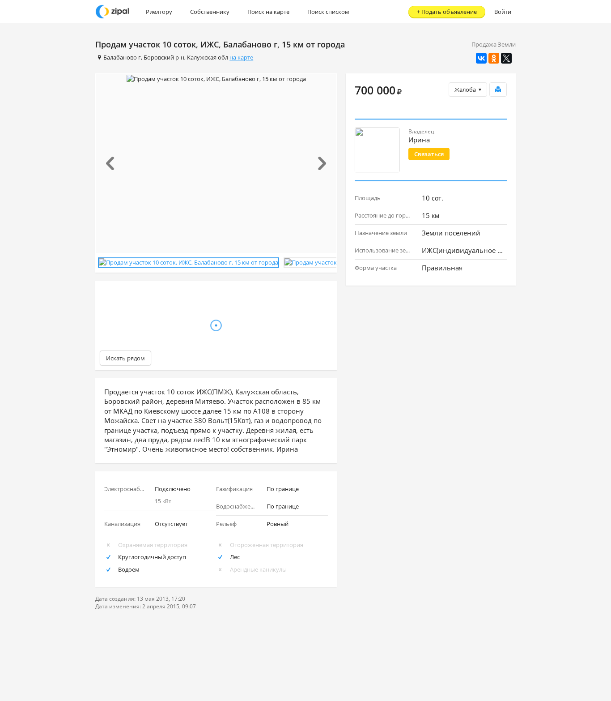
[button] (114, 163)
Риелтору (159, 12)
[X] (506, 58)
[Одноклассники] (493, 58)
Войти (502, 12)
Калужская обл (207, 57)
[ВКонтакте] (481, 58)
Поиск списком (328, 12)
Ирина (419, 139)
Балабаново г (122, 57)
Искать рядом (125, 358)
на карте (241, 57)
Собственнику (209, 12)
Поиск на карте (268, 12)
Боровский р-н (164, 57)
